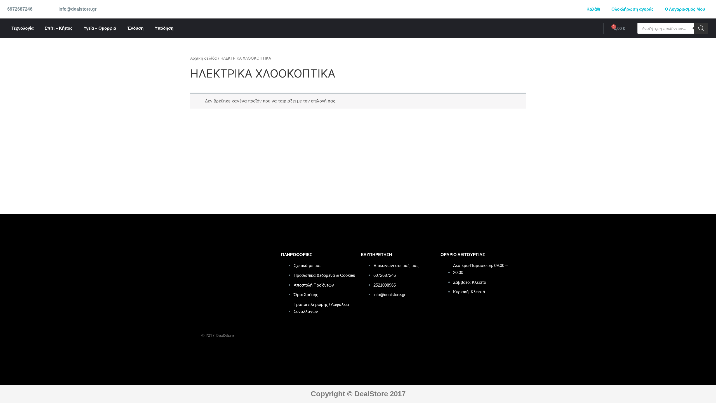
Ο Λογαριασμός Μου (685, 9)
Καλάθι (593, 9)
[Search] (701, 28)
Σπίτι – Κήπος (58, 28)
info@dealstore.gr (77, 9)
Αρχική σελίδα (203, 58)
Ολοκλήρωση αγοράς (632, 9)
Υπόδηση (164, 28)
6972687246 (19, 9)
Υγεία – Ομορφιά (100, 28)
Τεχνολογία (22, 28)
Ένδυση (135, 28)
